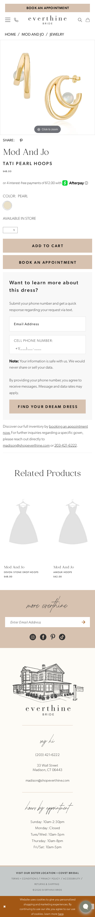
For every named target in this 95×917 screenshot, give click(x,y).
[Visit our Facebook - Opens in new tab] (43, 637)
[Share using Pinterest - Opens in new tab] (21, 140)
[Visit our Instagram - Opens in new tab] (32, 637)
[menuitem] (7, 19)
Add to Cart (48, 245)
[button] (7, 19)
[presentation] (23, 523)
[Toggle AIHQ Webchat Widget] (86, 907)
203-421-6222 (65, 445)
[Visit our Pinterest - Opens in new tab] (52, 637)
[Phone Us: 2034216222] (16, 20)
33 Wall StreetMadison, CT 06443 (48, 767)
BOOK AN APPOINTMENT (48, 262)
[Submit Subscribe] (83, 622)
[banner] (47, 19)
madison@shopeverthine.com (26, 445)
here (60, 913)
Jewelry (57, 34)
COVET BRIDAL (69, 873)
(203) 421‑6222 (47, 754)
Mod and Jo (33, 34)
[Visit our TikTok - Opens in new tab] (62, 637)
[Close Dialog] (4, 906)
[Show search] (80, 20)
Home (10, 34)
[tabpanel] (47, 87)
